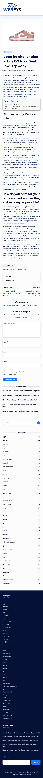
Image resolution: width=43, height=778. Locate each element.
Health (5, 486)
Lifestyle (5, 508)
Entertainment (8, 467)
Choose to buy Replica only (12, 104)
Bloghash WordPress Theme (21, 775)
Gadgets (6, 478)
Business (7, 52)
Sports (5, 546)
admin (8, 276)
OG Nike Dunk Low (9, 265)
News (4, 527)
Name (5, 342)
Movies (5, 519)
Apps (4, 437)
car (4, 448)
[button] (9, 280)
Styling (5, 553)
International (7, 493)
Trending (6, 572)
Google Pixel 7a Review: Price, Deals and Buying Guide (21, 391)
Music (4, 523)
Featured (6, 474)
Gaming (5, 482)
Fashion (5, 471)
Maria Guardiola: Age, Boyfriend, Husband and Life (20, 400)
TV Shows (6, 576)
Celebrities (6, 452)
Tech (4, 557)
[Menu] (39, 7)
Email (5, 352)
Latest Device (7, 501)
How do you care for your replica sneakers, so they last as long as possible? (21, 107)
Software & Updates (10, 542)
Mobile (5, 516)
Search (5, 756)
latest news (7, 504)
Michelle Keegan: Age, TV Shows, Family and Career (21, 411)
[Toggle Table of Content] (36, 101)
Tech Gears (7, 561)
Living (4, 512)
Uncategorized (8, 580)
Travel (5, 568)
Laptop (5, 497)
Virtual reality (7, 584)
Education (6, 463)
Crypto (5, 455)
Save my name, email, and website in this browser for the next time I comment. (21, 373)
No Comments (30, 70)
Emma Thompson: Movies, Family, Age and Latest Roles (20, 406)
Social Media (7, 538)
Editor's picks (7, 459)
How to (5, 489)
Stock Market (7, 550)
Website (5, 362)
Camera (5, 444)
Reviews (5, 535)
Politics (5, 531)
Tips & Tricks (7, 565)
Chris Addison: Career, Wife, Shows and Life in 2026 (21, 395)
